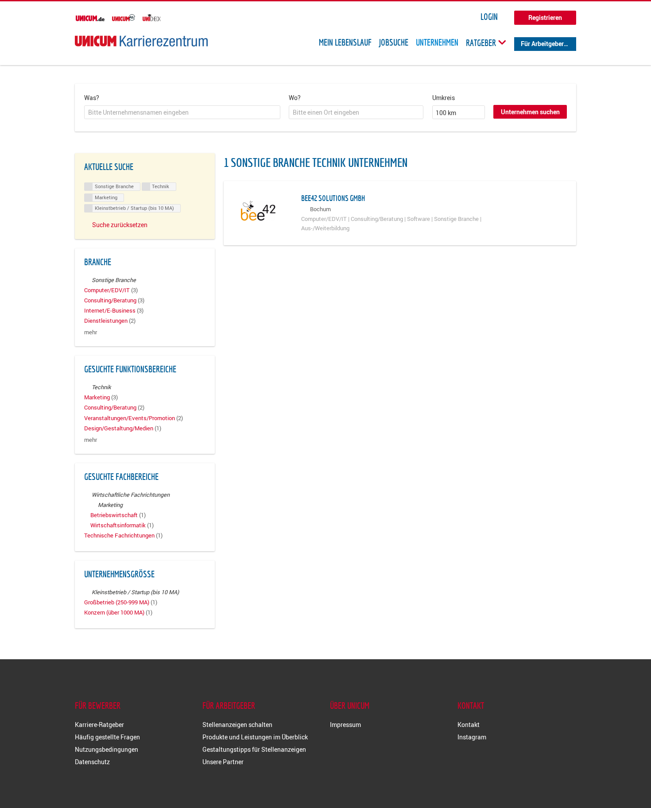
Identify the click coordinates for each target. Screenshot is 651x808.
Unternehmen (437, 42)
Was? (91, 97)
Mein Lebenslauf (345, 42)
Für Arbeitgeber (542, 43)
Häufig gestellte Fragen (107, 737)
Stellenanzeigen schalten (237, 724)
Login (489, 17)
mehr (90, 332)
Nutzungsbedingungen (106, 749)
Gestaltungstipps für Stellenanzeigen (254, 749)
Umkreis (443, 97)
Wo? (295, 97)
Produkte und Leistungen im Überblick (255, 737)
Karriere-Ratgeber (99, 724)
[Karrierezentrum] (141, 40)
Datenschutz (92, 762)
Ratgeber (482, 42)
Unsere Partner (223, 762)
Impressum (345, 724)
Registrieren (545, 17)
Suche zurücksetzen (119, 224)
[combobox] (182, 112)
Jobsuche (393, 42)
